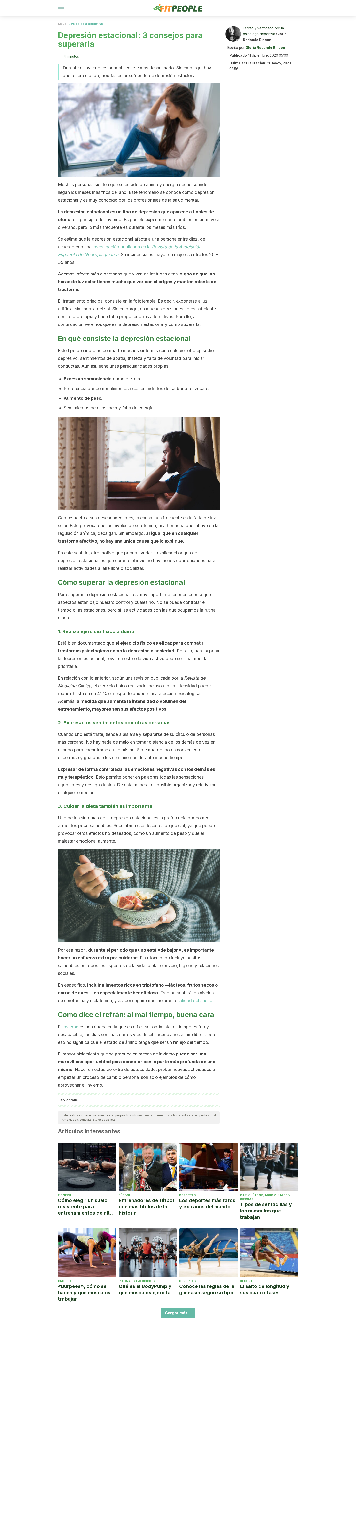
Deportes (187, 1195)
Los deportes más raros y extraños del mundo (207, 1203)
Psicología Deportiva (87, 23)
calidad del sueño (194, 1000)
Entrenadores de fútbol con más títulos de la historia (146, 1206)
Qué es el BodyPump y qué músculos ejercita (145, 1289)
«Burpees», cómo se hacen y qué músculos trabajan (84, 1292)
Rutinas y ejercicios (137, 1281)
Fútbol (125, 1195)
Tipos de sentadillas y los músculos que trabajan (266, 1211)
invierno (70, 1026)
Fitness (64, 1195)
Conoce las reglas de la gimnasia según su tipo (206, 1289)
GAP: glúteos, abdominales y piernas (265, 1197)
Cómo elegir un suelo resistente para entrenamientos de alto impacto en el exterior (85, 1206)
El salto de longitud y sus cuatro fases (264, 1289)
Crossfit (65, 1281)
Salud (62, 23)
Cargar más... (178, 1313)
